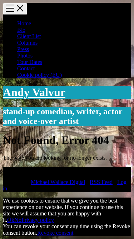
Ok (10, 220)
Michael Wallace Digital (58, 182)
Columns (27, 43)
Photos (25, 56)
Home (24, 23)
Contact (26, 68)
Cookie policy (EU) (39, 75)
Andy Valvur (34, 92)
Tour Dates (29, 62)
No (17, 220)
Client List (29, 36)
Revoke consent (55, 233)
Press (23, 49)
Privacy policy (37, 220)
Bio (21, 30)
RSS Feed (101, 182)
